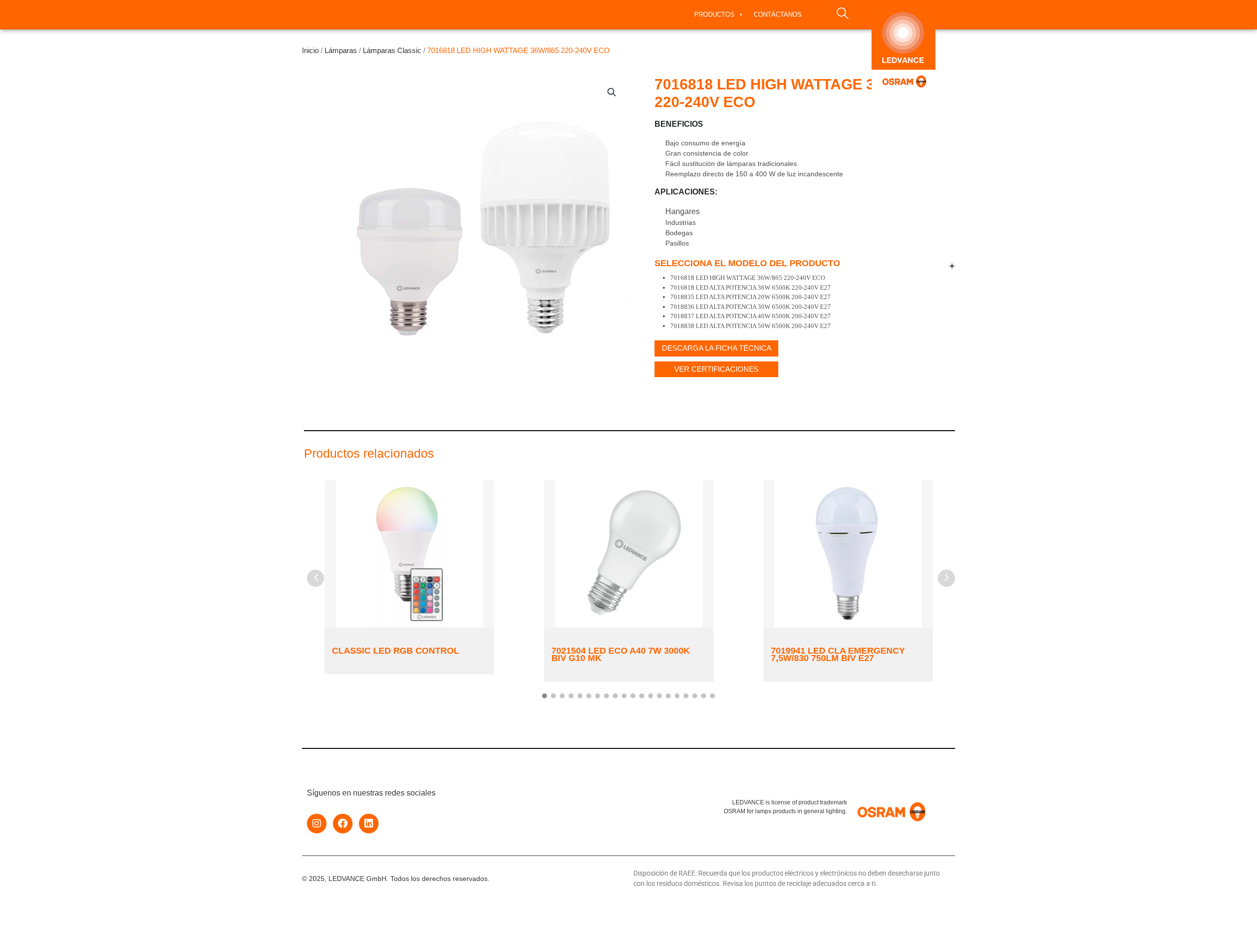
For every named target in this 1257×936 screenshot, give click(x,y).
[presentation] (315, 578)
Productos (714, 14)
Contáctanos (778, 14)
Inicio (310, 51)
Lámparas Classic (392, 51)
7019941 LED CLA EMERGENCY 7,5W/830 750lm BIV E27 (838, 654)
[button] (612, 92)
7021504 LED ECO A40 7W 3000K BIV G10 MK (620, 654)
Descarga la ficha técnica (716, 348)
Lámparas (341, 51)
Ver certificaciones (716, 369)
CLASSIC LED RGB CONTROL (395, 651)
